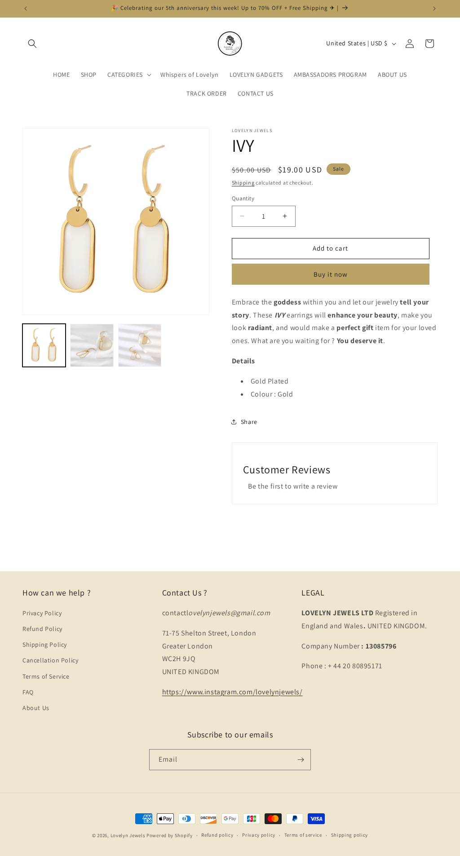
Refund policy (217, 835)
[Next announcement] (434, 8)
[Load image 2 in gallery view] (91, 345)
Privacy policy (258, 835)
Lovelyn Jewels (128, 835)
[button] (32, 43)
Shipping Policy (44, 644)
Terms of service (303, 835)
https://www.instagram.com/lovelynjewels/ (232, 692)
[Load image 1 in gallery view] (44, 345)
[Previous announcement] (25, 8)
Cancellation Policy (50, 660)
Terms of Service (46, 676)
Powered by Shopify (169, 835)
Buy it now (331, 274)
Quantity (243, 198)
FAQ (28, 692)
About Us (35, 708)
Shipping (243, 182)
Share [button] (249, 422)
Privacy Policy (42, 613)
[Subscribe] (300, 759)
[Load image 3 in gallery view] (139, 345)
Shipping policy (349, 835)
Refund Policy (42, 629)
